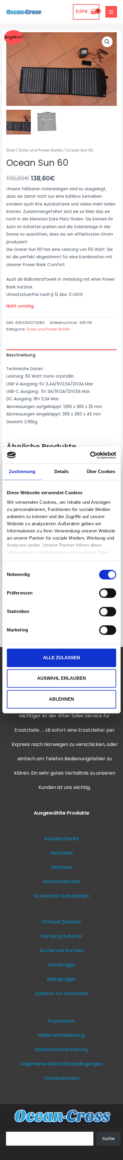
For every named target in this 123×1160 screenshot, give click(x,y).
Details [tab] (61, 471)
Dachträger (62, 964)
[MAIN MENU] (111, 12)
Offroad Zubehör (61, 921)
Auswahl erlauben (61, 678)
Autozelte (61, 852)
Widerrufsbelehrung (61, 1035)
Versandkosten (61, 1078)
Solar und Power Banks (40, 150)
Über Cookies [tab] (101, 471)
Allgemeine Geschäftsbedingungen (61, 1063)
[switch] (107, 593)
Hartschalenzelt (61, 881)
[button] (107, 41)
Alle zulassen (61, 657)
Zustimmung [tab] (22, 471)
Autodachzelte (61, 838)
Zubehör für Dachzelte (61, 993)
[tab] (61, 355)
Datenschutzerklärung (61, 1049)
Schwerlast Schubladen (61, 895)
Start (10, 150)
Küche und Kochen (61, 950)
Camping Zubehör (61, 936)
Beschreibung (21, 355)
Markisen (61, 867)
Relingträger (61, 979)
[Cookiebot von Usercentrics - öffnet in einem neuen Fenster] (90, 455)
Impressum (61, 1020)
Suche (108, 1139)
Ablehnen (61, 699)
